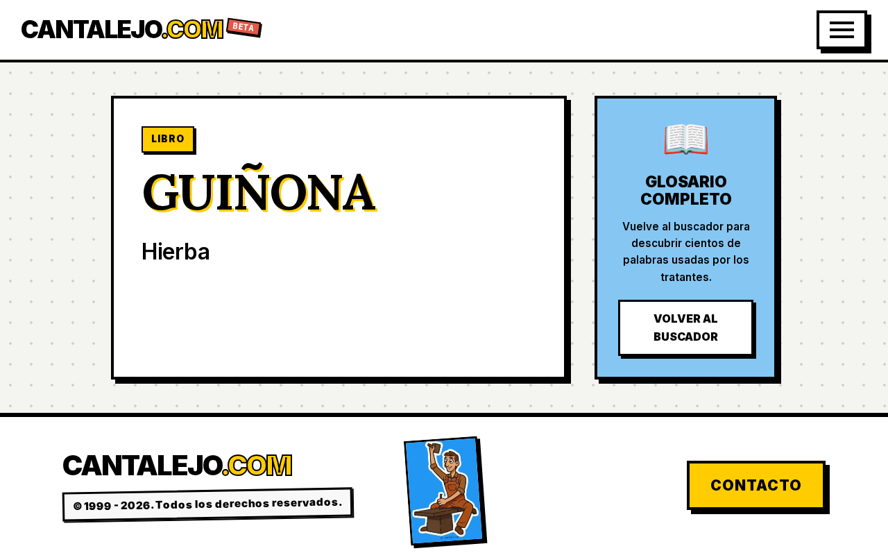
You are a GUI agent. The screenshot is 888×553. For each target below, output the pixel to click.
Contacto (756, 485)
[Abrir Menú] (842, 29)
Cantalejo (138, 29)
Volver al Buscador (686, 327)
